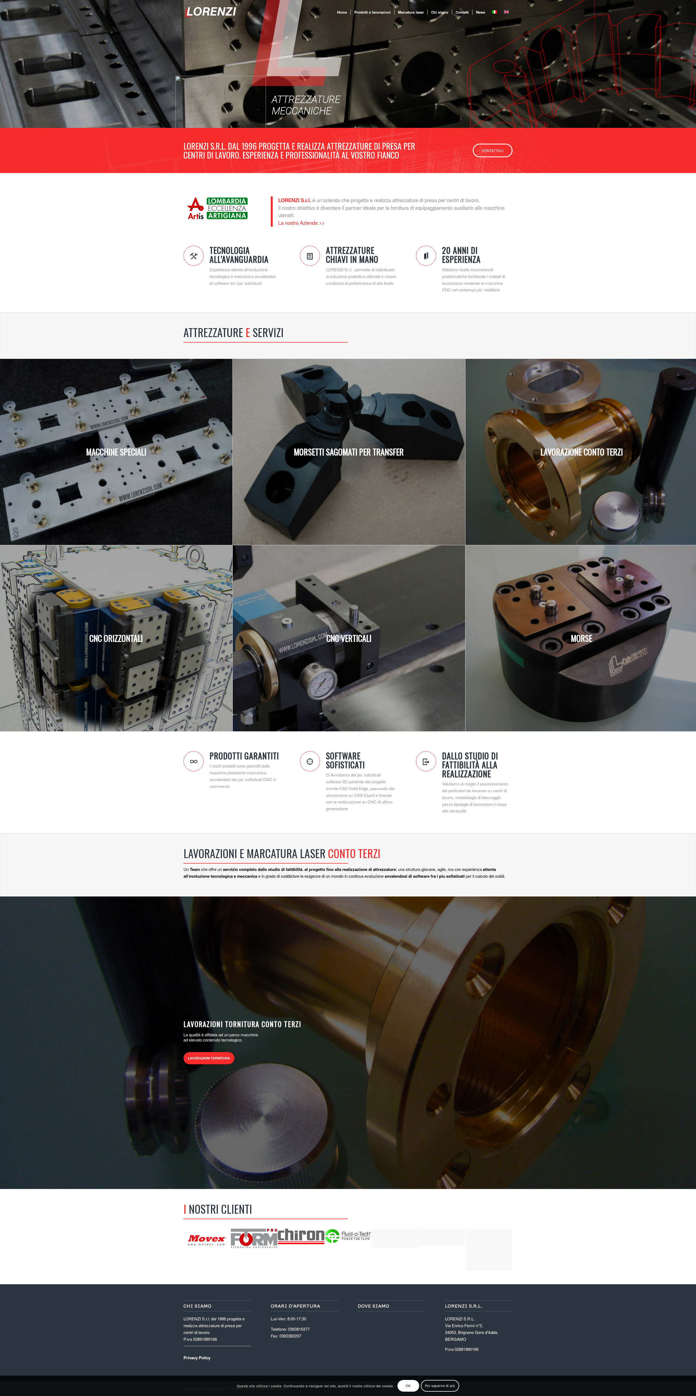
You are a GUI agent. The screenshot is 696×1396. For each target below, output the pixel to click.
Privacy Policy (197, 1358)
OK (408, 1385)
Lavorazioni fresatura (415, 1060)
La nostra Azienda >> (301, 222)
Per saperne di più (440, 1385)
